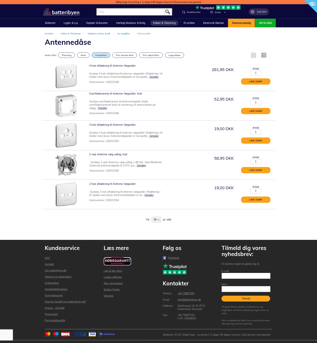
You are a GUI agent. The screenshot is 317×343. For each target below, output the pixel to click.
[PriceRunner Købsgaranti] (117, 261)
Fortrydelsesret (54, 295)
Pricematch (51, 314)
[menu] (158, 23)
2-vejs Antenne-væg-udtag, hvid (108, 154)
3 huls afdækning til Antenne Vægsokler (112, 124)
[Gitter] (253, 55)
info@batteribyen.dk (189, 299)
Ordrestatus (52, 283)
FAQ (47, 258)
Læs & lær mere (113, 271)
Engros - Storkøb (55, 308)
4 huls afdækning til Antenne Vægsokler (112, 65)
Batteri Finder (112, 289)
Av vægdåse (124, 33)
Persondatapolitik (55, 320)
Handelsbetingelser (56, 289)
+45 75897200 (185, 293)
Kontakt (49, 264)
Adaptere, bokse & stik (99, 33)
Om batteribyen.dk (55, 270)
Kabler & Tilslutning (71, 33)
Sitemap (108, 295)
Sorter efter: (51, 55)
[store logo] (61, 11)
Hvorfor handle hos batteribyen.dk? (65, 301)
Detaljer (154, 77)
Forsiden (49, 33)
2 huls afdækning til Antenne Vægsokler (112, 184)
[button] (225, 12)
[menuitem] (50, 23)
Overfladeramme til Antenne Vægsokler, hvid (115, 93)
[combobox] (134, 12)
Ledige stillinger (113, 277)
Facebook (173, 257)
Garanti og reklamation (58, 276)
